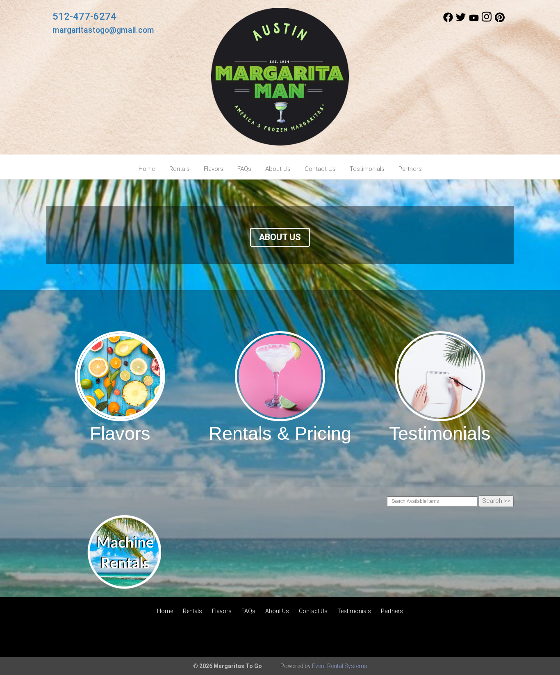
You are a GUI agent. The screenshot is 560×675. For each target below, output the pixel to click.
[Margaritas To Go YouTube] (474, 20)
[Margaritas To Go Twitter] (461, 20)
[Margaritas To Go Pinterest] (500, 20)
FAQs (244, 169)
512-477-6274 (84, 16)
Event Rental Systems (339, 666)
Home (147, 169)
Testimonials (367, 169)
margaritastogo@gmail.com (103, 30)
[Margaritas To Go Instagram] (487, 20)
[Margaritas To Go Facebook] (448, 20)
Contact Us (320, 169)
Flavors (213, 169)
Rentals (179, 169)
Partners (410, 169)
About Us (278, 169)
